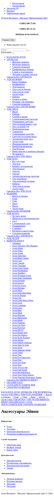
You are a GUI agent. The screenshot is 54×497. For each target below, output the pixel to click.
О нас (9, 426)
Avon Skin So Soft (20, 345)
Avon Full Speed (19, 370)
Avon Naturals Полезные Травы (26, 377)
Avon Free (16, 360)
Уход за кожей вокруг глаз (24, 124)
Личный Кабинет (15, 479)
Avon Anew (17, 251)
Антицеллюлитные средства (25, 176)
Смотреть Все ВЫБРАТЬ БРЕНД (22, 380)
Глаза (14, 198)
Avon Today (17, 352)
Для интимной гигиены (23, 181)
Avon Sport (17, 347)
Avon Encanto (18, 280)
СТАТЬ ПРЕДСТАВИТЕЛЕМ (21, 385)
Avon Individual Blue (21, 293)
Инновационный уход (22, 144)
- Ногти (40, 397)
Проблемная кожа (20, 129)
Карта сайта (12, 450)
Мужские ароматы (21, 64)
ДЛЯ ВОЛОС (13, 213)
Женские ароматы (20, 62)
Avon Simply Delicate (22, 342)
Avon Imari (17, 290)
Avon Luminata (19, 305)
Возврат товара (14, 447)
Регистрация (18, 3)
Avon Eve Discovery (21, 357)
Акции (10, 468)
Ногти (15, 206)
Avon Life (16, 298)
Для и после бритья (21, 89)
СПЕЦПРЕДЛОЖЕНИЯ (18, 387)
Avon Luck (17, 303)
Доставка (11, 429)
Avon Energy (18, 283)
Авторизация (18, 6)
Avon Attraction (19, 256)
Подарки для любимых (23, 102)
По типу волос (19, 216)
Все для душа (18, 161)
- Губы (23, 397)
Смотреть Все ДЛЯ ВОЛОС (20, 236)
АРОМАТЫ (12, 59)
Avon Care (17, 261)
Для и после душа (20, 92)
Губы (14, 201)
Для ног (16, 174)
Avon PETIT (18, 330)
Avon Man (17, 310)
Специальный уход (21, 223)
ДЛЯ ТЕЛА (12, 159)
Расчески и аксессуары (23, 231)
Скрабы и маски (20, 116)
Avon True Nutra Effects (23, 375)
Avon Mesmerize (19, 318)
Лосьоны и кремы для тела (24, 74)
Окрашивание (18, 226)
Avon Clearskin (19, 266)
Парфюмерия (18, 84)
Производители (14, 460)
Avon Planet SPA (20, 333)
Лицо (14, 203)
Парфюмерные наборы (23, 69)
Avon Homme (18, 288)
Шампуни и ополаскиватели (25, 218)
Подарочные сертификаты (19, 463)
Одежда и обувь (19, 99)
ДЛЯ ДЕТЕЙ (13, 238)
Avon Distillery (19, 273)
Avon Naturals (18, 323)
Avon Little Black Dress (22, 300)
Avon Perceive (18, 328)
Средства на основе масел (24, 136)
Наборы (16, 97)
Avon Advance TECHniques (25, 246)
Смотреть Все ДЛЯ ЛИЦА (19, 156)
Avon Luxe (17, 308)
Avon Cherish (18, 263)
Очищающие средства (22, 121)
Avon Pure (17, 365)
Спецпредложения (21, 67)
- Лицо (32, 397)
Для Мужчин (18, 149)
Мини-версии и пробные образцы (28, 151)
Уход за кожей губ (20, 126)
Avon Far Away (19, 285)
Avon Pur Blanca (19, 335)
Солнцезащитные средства (25, 119)
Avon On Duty (18, 325)
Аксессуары (18, 94)
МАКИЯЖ (12, 193)
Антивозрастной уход (22, 139)
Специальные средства (23, 134)
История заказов (14, 481)
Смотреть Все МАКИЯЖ (18, 211)
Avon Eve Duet (19, 362)
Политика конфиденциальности (22, 434)
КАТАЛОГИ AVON (16, 57)
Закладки (11, 484)
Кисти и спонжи (20, 196)
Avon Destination (20, 270)
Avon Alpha (17, 248)
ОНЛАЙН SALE (15, 382)
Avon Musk (17, 320)
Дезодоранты (18, 87)
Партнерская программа (18, 465)
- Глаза (15, 397)
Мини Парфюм (19, 82)
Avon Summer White (21, 350)
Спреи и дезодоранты (22, 72)
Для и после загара (21, 186)
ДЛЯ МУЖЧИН (14, 79)
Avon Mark (17, 313)
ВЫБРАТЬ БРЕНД (15, 241)
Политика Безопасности (18, 431)
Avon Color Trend (20, 268)
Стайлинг (16, 228)
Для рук (16, 171)
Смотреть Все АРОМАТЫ (19, 77)
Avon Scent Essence (21, 338)
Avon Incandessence (21, 372)
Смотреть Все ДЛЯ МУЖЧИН (21, 107)
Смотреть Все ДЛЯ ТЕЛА (19, 191)
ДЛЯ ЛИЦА (12, 109)
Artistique (16, 243)
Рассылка (11, 486)
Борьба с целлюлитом (22, 166)
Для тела (16, 164)
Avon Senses (18, 340)
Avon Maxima (18, 315)
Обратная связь (14, 445)
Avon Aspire (17, 253)
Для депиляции (19, 179)
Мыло (15, 112)
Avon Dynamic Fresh (21, 275)
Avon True (17, 355)
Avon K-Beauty (19, 295)
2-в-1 (14, 221)
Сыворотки (17, 131)
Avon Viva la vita (20, 367)
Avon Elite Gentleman (22, 278)
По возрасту (18, 154)
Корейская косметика (22, 146)
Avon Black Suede (20, 258)
